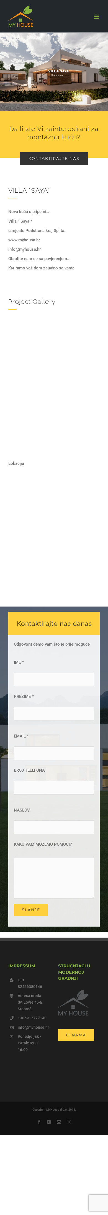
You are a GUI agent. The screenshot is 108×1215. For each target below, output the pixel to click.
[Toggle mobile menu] (97, 17)
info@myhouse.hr (33, 1027)
